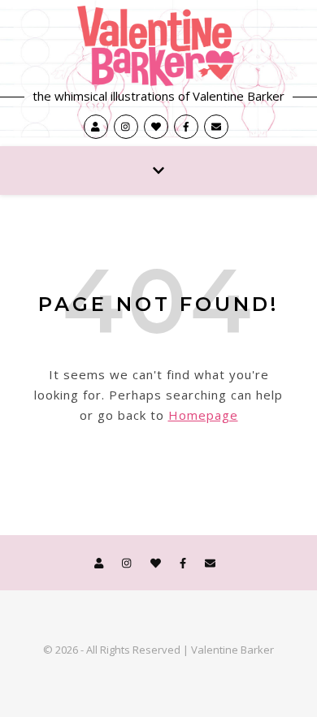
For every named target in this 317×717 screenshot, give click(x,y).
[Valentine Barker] (158, 46)
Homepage (203, 415)
